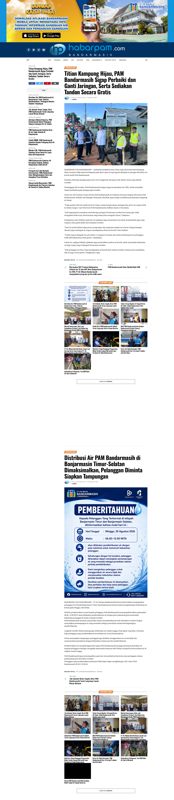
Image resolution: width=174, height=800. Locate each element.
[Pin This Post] (47, 83)
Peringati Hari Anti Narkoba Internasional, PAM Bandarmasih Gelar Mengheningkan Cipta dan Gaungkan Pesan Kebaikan (40, 174)
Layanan (65, 60)
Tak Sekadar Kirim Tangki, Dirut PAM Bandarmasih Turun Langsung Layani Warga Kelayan (41, 112)
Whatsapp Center (110, 60)
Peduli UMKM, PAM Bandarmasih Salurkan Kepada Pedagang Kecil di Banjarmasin (41, 142)
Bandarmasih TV (97, 60)
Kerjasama (39, 158)
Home (87, 60)
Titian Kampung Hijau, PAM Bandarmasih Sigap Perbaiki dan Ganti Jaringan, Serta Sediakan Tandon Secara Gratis (41, 73)
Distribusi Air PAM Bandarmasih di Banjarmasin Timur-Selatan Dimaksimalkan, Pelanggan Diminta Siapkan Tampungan (41, 100)
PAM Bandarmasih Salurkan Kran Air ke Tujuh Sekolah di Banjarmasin (40, 132)
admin (74, 99)
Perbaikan (57, 60)
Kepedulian (32, 66)
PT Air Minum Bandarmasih (86, 260)
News (49, 60)
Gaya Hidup (80, 60)
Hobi (72, 60)
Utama (100, 260)
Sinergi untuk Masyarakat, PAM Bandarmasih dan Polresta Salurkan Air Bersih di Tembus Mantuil (42, 185)
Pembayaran (122, 60)
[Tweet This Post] (39, 83)
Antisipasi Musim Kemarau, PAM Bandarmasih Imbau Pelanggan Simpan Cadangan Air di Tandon (40, 122)
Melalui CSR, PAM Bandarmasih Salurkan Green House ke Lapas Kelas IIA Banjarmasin (40, 152)
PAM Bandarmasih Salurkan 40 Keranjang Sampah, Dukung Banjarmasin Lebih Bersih (40, 163)
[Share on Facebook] (32, 83)
